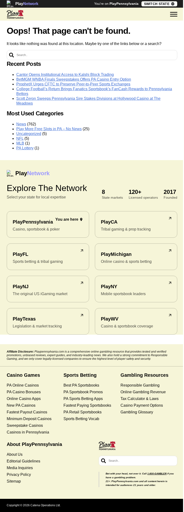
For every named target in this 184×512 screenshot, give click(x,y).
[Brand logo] (15, 14)
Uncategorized (28, 134)
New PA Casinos (21, 405)
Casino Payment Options (142, 405)
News (21, 124)
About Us (15, 454)
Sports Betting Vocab (81, 419)
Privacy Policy (19, 475)
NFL (19, 138)
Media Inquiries (20, 468)
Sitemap (14, 481)
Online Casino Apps (24, 399)
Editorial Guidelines (23, 461)
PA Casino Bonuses (24, 392)
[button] (173, 14)
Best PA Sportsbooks (81, 385)
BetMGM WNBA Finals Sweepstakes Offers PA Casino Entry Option (73, 79)
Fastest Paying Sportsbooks (87, 405)
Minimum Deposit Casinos (29, 419)
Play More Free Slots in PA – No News (49, 129)
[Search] (11, 55)
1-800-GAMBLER (157, 473)
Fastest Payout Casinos (27, 412)
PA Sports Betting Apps (83, 399)
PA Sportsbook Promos (83, 392)
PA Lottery (25, 148)
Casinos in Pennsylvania (28, 432)
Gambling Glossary (137, 412)
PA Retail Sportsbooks (82, 412)
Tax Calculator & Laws (140, 399)
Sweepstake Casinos (25, 425)
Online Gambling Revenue (143, 392)
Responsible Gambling (140, 385)
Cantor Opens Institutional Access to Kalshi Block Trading (65, 75)
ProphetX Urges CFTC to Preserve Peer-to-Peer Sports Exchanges (73, 84)
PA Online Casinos (23, 385)
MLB (20, 143)
